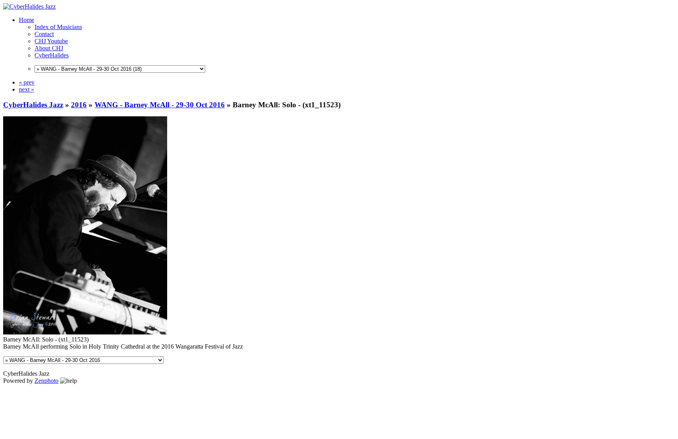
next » (26, 89)
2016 (79, 105)
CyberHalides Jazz (33, 105)
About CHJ (49, 48)
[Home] (29, 6)
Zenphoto (46, 380)
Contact (44, 34)
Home (26, 20)
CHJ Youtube (51, 41)
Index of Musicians (58, 27)
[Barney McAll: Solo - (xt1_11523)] (85, 332)
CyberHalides (52, 55)
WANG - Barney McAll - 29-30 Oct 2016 (160, 105)
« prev (27, 82)
